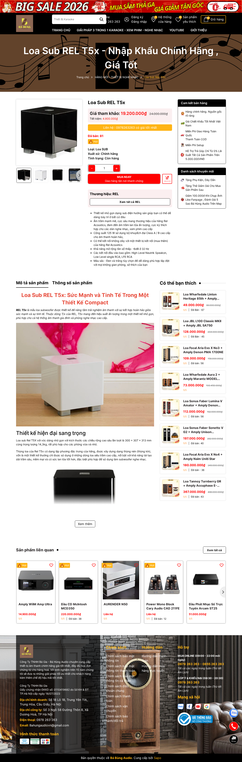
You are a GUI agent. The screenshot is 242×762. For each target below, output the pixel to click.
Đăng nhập (139, 21)
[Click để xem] (49, 132)
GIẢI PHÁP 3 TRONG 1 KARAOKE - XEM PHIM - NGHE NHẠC (120, 30)
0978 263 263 (46, 720)
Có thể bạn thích (178, 283)
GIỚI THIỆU (199, 30)
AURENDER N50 (116, 604)
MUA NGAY (124, 178)
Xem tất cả (214, 550)
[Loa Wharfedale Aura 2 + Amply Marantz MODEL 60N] (170, 381)
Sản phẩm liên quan (35, 550)
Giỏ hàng (217, 19)
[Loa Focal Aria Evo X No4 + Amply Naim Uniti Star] (170, 461)
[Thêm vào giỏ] (32, 595)
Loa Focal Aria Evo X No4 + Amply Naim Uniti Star (203, 456)
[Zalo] (181, 706)
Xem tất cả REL (129, 201)
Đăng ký (137, 17)
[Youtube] (198, 706)
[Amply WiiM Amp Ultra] (36, 580)
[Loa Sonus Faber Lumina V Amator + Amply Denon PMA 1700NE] (170, 408)
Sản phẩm (190, 19)
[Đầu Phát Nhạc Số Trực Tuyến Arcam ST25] (206, 580)
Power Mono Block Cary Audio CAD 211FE (163, 606)
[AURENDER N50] (121, 580)
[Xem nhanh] (40, 595)
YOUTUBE (176, 30)
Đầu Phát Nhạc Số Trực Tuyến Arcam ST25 (206, 606)
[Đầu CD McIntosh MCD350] (78, 580)
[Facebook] (189, 706)
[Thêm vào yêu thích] (51, 565)
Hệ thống (164, 19)
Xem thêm (85, 524)
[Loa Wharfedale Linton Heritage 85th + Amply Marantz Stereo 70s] (170, 301)
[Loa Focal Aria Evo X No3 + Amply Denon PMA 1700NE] (170, 354)
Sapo (157, 758)
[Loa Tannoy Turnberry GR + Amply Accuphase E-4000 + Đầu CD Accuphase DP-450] (170, 488)
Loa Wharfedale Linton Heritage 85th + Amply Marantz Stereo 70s (200, 296)
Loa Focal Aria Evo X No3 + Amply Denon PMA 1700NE (203, 350)
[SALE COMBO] (121, 6)
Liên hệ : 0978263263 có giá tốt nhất (130, 127)
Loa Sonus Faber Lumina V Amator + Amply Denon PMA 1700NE (202, 403)
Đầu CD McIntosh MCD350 (74, 606)
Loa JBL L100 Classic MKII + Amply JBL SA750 (202, 323)
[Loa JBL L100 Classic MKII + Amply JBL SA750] (170, 328)
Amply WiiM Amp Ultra (35, 604)
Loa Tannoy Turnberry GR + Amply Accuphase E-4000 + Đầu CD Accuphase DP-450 (203, 483)
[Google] (207, 706)
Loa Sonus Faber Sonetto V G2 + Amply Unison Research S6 (203, 430)
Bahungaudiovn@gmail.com (49, 725)
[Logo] (24, 23)
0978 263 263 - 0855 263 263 (201, 664)
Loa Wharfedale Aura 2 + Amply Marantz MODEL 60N (201, 377)
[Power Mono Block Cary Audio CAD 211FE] (163, 580)
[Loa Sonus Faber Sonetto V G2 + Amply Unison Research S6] (170, 434)
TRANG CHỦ (61, 30)
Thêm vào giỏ (167, 181)
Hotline (109, 19)
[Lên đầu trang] (234, 752)
